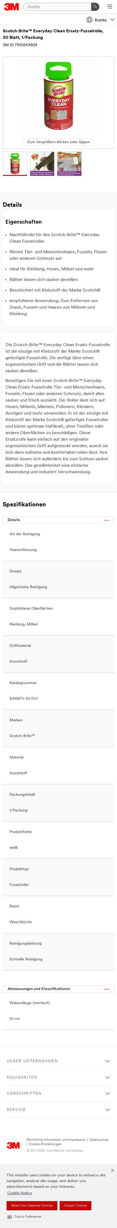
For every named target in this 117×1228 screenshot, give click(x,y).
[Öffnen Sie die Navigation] (109, 7)
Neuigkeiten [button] (22, 1078)
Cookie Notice (19, 1193)
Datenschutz (99, 1140)
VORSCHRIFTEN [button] (24, 1094)
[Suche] (95, 7)
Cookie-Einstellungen (45, 1144)
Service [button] (16, 1110)
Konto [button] (101, 20)
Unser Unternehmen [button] (32, 1061)
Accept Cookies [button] (75, 1205)
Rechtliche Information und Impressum (56, 1140)
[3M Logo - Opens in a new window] (11, 7)
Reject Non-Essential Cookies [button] (32, 1205)
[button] (24, 1217)
